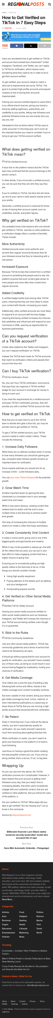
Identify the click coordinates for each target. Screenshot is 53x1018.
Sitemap (14, 1004)
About (13, 1001)
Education (7, 928)
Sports (39, 920)
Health (22, 924)
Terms (42, 1001)
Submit (24, 1004)
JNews (10, 1009)
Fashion (6, 936)
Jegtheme (5, 1012)
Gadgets (23, 916)
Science (40, 916)
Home (4, 12)
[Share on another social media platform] (44, 46)
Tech (38, 924)
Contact (22, 1001)
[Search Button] (49, 4)
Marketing (12, 12)
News (21, 936)
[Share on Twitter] (30, 46)
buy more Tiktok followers (22, 477)
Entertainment (8, 932)
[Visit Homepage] (26, 4)
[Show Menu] (3, 4)
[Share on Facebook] (16, 46)
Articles (5, 912)
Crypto (5, 924)
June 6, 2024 (21, 28)
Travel (39, 928)
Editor (8, 28)
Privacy (33, 1001)
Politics (39, 912)
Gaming (22, 920)
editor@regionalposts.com (38, 985)
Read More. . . (8, 899)
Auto (4, 916)
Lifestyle (23, 928)
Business (6, 920)
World (39, 932)
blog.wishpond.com (21, 814)
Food (21, 912)
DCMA (4, 1004)
